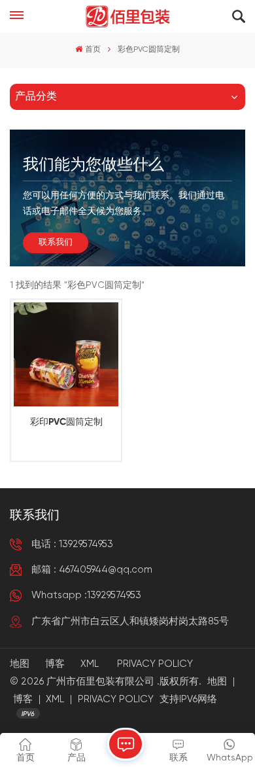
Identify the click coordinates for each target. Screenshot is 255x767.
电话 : (72, 544)
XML (89, 664)
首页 (92, 50)
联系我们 (56, 242)
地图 (19, 664)
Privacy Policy (155, 664)
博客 (55, 664)
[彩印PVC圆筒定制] (66, 354)
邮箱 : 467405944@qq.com (91, 570)
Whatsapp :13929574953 (86, 595)
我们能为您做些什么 (93, 165)
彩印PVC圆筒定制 (66, 422)
